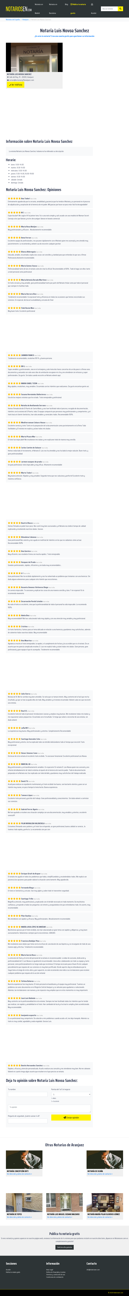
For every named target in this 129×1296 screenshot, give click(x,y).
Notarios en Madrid (39, 9)
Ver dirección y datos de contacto (19, 1173)
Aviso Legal (49, 1269)
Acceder (93, 13)
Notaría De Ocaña (95, 1171)
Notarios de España (13, 19)
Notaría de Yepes (14, 1214)
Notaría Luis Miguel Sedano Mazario (63, 1214)
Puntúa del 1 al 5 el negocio (60, 1089)
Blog (66, 4)
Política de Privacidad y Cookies (55, 1272)
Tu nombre (12, 1089)
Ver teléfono (16, 85)
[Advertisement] (94, 60)
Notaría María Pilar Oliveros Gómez (104, 1214)
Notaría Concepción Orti (17, 1171)
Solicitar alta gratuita (64, 1247)
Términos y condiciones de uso (55, 1274)
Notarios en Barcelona (53, 9)
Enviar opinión (72, 1118)
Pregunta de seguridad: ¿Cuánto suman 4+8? (24, 1116)
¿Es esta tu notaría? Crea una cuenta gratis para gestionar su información (64, 36)
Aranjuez (25, 19)
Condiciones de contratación (54, 1277)
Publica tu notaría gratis (78, 9)
